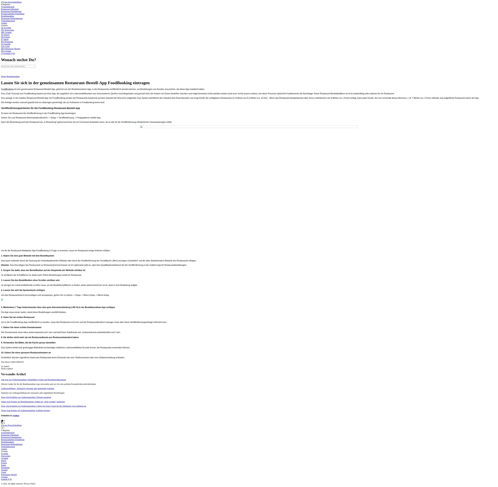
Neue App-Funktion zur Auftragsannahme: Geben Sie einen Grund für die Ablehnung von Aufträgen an (43, 406)
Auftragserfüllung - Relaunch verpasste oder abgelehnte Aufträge (27, 388)
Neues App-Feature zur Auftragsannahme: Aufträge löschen (25, 410)
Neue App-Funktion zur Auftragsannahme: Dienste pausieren (26, 397)
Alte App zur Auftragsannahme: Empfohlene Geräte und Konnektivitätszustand (33, 380)
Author (16, 415)
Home (3, 76)
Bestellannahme (13, 76)
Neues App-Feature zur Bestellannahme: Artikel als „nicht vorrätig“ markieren (33, 402)
